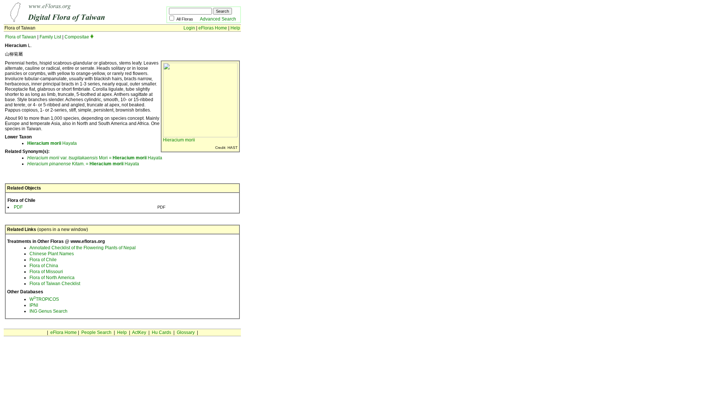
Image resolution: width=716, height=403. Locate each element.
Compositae (77, 37)
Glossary (186, 332)
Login (189, 28)
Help (235, 28)
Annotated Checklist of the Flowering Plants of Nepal (82, 247)
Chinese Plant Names (51, 253)
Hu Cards (161, 332)
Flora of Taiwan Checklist (54, 283)
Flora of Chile (43, 259)
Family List (50, 37)
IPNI (33, 305)
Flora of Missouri (46, 271)
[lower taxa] (92, 37)
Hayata (52, 143)
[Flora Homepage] (74, 21)
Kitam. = (58, 163)
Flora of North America (52, 277)
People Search (96, 332)
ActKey (139, 332)
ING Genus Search (48, 311)
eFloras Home (212, 28)
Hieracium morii (179, 140)
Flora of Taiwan (20, 37)
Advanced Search (218, 19)
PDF (18, 207)
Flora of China (43, 265)
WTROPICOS (44, 299)
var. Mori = (70, 157)
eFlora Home (63, 332)
